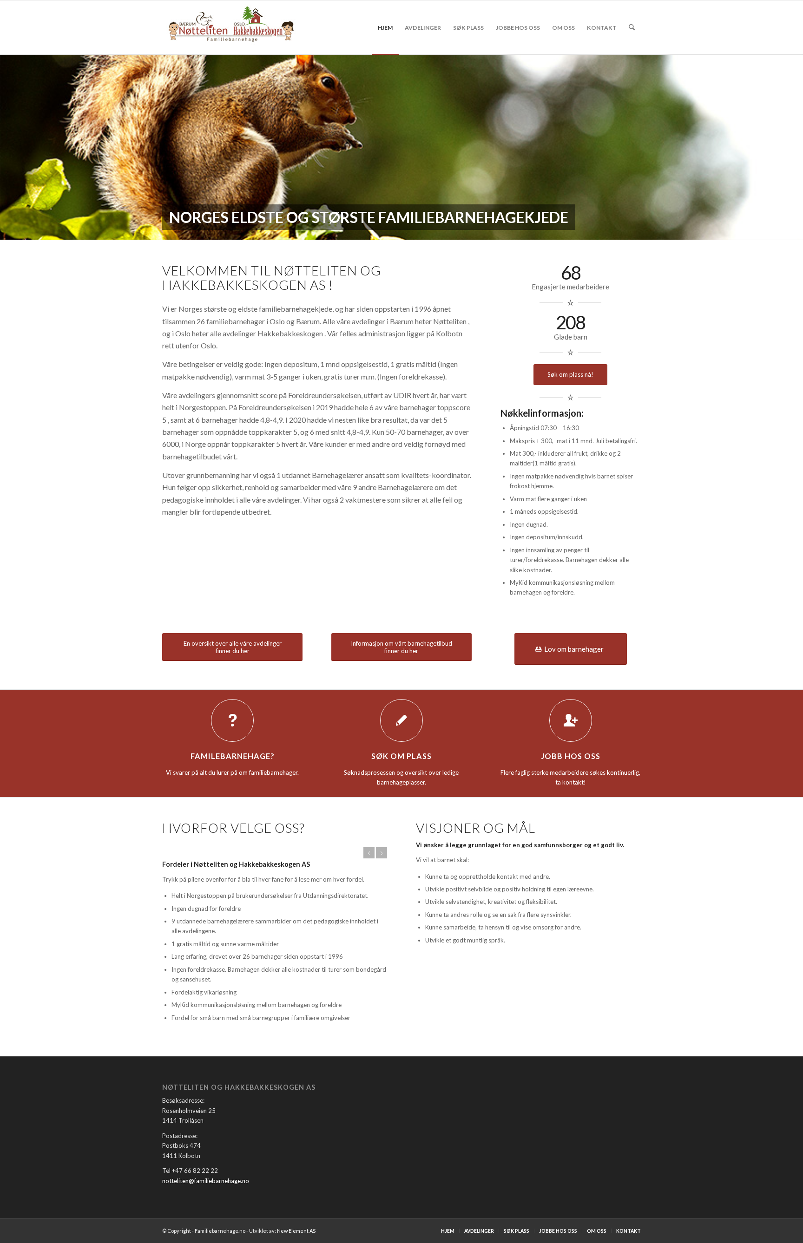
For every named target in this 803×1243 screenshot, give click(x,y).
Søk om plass (401, 756)
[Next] (381, 852)
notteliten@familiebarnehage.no (205, 1180)
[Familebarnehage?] (232, 720)
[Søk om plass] (401, 720)
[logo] (231, 27)
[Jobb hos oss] (570, 720)
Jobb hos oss (570, 756)
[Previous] (369, 852)
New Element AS (296, 1231)
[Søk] (632, 27)
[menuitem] (385, 27)
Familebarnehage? (233, 756)
